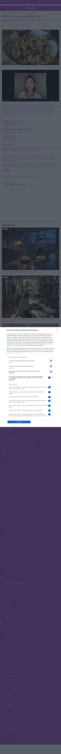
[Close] (57, 330)
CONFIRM (19, 422)
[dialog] (30, 377)
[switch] (50, 361)
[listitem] (30, 357)
